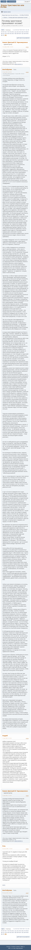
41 (20, 33)
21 (14, 32)
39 (17, 33)
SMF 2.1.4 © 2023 (12, 948)
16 (5, 32)
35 (10, 33)
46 (1, 35)
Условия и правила (15, 946)
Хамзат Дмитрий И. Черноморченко (15, 42)
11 (24, 30)
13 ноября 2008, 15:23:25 (7, 46)
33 (7, 33)
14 (1, 32)
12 (26, 30)
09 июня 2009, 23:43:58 (7, 892)
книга (3, 885)
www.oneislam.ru (19, 64)
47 (3, 35)
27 (24, 32)
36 (12, 33)
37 (14, 33)
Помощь (8, 946)
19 (10, 32)
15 (3, 32)
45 (27, 33)
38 (15, 33)
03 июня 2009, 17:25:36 (7, 848)
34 (8, 33)
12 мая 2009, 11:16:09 (6, 795)
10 (23, 30)
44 (26, 33)
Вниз (2, 30)
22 (15, 32)
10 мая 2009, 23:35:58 (6, 72)
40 (19, 33)
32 (5, 33)
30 (1, 33)
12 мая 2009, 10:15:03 (6, 738)
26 (22, 32)
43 (24, 33)
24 (19, 32)
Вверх (2, 929)
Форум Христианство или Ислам (12, 6)
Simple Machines (19, 948)
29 (27, 32)
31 (3, 33)
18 (8, 32)
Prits (3, 846)
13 (28, 30)
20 (12, 32)
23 (17, 32)
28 (26, 32)
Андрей (5, 736)
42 (22, 33)
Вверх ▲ (23, 946)
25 (20, 32)
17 (7, 32)
